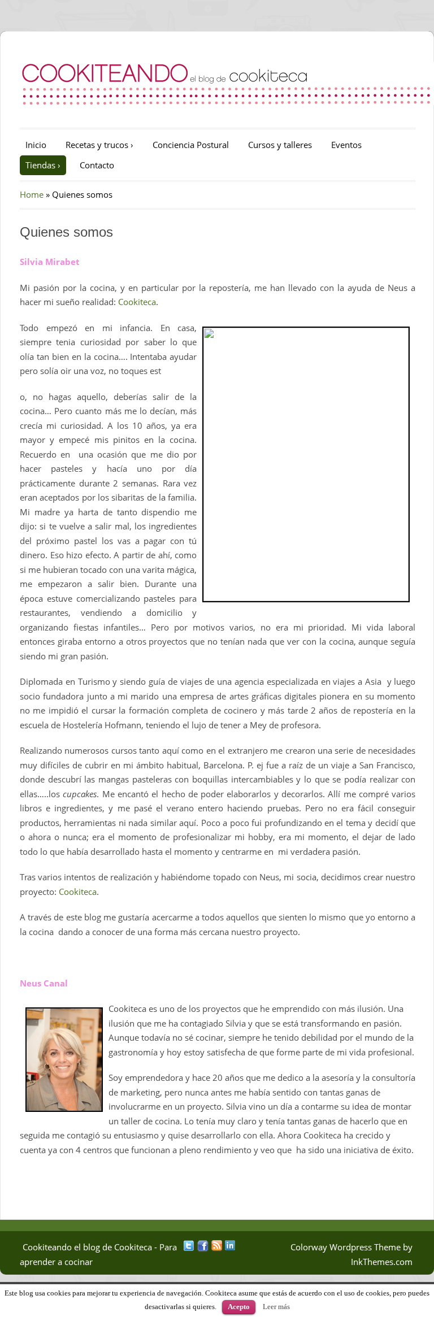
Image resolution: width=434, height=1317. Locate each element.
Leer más (276, 1306)
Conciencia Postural (191, 144)
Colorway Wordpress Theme (345, 1247)
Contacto (97, 165)
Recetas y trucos (99, 144)
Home (32, 194)
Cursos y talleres (280, 144)
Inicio (35, 144)
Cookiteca (137, 301)
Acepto (239, 1306)
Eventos (346, 144)
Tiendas (42, 165)
